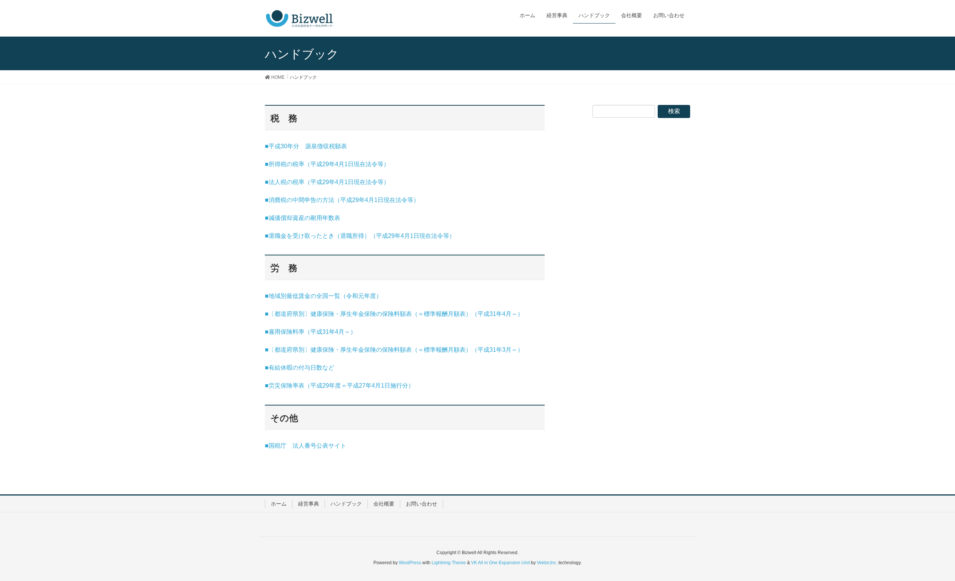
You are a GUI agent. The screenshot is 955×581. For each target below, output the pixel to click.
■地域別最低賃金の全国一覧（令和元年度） (323, 296)
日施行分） (399, 385)
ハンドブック (346, 504)
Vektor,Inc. (547, 562)
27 (362, 385)
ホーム (278, 504)
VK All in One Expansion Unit (500, 562)
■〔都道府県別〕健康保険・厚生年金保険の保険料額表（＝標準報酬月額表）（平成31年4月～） (394, 314)
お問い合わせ (421, 504)
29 (325, 164)
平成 (275, 146)
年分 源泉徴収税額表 (317, 146)
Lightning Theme (449, 562)
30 (284, 146)
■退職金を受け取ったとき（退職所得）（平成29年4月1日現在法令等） (360, 236)
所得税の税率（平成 (295, 164)
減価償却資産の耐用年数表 (304, 218)
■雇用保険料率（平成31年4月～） (310, 332)
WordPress (410, 562)
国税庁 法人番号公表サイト (307, 445)
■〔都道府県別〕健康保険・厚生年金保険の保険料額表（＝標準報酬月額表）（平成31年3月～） (394, 350)
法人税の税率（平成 (295, 182)
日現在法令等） (368, 164)
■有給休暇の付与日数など (299, 367)
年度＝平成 (344, 385)
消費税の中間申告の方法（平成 (310, 200)
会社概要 (383, 504)
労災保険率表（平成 (295, 385)
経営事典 (308, 504)
